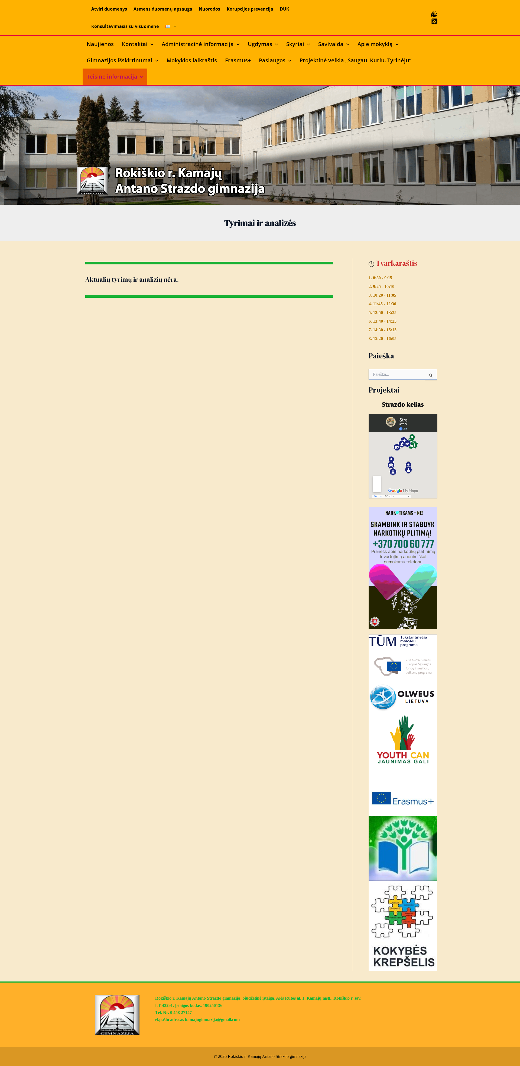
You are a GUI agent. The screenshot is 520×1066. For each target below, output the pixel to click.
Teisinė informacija (112, 76)
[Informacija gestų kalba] (434, 14)
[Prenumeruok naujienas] (434, 21)
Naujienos (100, 44)
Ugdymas (260, 44)
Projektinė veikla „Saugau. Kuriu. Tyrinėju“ (355, 60)
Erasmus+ (238, 60)
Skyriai (295, 44)
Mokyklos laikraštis (192, 60)
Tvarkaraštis (396, 263)
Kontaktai (135, 44)
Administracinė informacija (198, 44)
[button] (173, 26)
